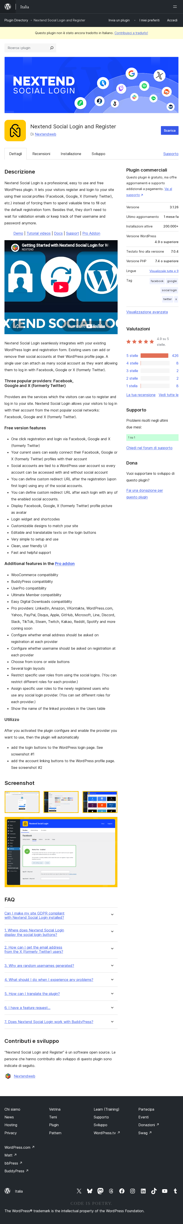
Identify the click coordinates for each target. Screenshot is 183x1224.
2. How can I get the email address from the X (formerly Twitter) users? (33, 949)
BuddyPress (16, 1171)
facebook (157, 281)
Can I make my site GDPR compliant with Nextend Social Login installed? (34, 915)
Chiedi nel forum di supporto (149, 448)
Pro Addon (91, 233)
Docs (58, 233)
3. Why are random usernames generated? (39, 966)
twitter (167, 299)
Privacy (10, 1133)
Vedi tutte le (169, 395)
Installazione (71, 153)
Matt (10, 1155)
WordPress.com (19, 1147)
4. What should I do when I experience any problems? (48, 980)
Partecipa (146, 1109)
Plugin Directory (16, 20)
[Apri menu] (176, 6)
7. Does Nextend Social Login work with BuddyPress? (48, 1022)
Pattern (55, 1133)
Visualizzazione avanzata (147, 312)
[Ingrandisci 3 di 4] (111, 797)
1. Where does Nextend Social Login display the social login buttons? (34, 932)
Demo (18, 233)
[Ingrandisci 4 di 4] (111, 823)
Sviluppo (98, 153)
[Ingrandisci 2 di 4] (73, 797)
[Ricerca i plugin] (51, 47)
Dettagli (15, 153)
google (172, 281)
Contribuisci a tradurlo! (131, 33)
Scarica (170, 130)
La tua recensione (141, 395)
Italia (19, 1191)
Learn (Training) (106, 1109)
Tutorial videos (39, 233)
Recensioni (41, 153)
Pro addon (65, 563)
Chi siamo (12, 1109)
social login (169, 290)
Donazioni (148, 1125)
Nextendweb (45, 134)
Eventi (143, 1117)
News (9, 1117)
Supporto (171, 153)
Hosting (10, 1125)
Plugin (54, 1125)
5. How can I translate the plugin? (32, 994)
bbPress (13, 1163)
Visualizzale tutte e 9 (164, 271)
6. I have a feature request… (27, 1008)
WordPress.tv (107, 1133)
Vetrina (54, 1109)
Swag (145, 1133)
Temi (53, 1117)
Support (72, 233)
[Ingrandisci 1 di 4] (33, 797)
